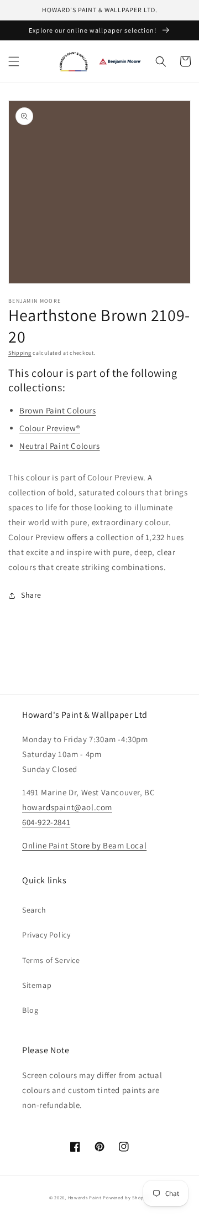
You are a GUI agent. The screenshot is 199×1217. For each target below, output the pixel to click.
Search (34, 910)
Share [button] (31, 595)
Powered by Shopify (126, 1197)
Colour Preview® (49, 428)
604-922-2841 (46, 822)
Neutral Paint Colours (59, 446)
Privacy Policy (46, 935)
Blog (30, 1010)
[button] (14, 61)
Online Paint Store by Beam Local (84, 845)
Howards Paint (85, 1197)
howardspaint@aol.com (67, 807)
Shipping (20, 352)
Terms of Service (51, 960)
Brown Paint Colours (57, 410)
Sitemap (36, 985)
